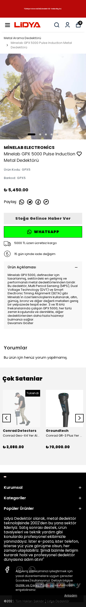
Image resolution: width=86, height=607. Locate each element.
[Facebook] (7, 569)
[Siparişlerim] (67, 25)
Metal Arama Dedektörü (22, 38)
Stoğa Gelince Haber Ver (43, 218)
